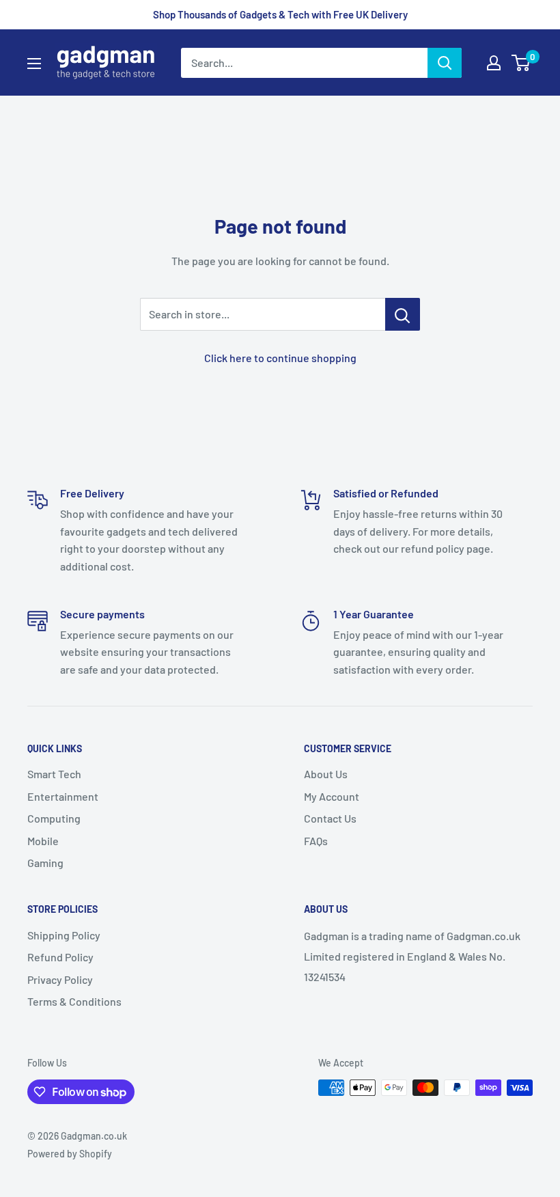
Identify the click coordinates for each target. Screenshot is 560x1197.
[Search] (445, 63)
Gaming (45, 862)
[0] (521, 63)
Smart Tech (54, 773)
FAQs (316, 840)
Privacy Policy (60, 979)
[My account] (494, 62)
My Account (331, 796)
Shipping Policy (63, 934)
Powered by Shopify (69, 1153)
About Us (326, 773)
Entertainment (62, 796)
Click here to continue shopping (280, 357)
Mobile (43, 840)
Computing (54, 818)
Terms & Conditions (74, 1001)
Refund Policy (60, 956)
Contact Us (330, 818)
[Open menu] (34, 63)
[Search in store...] (402, 314)
